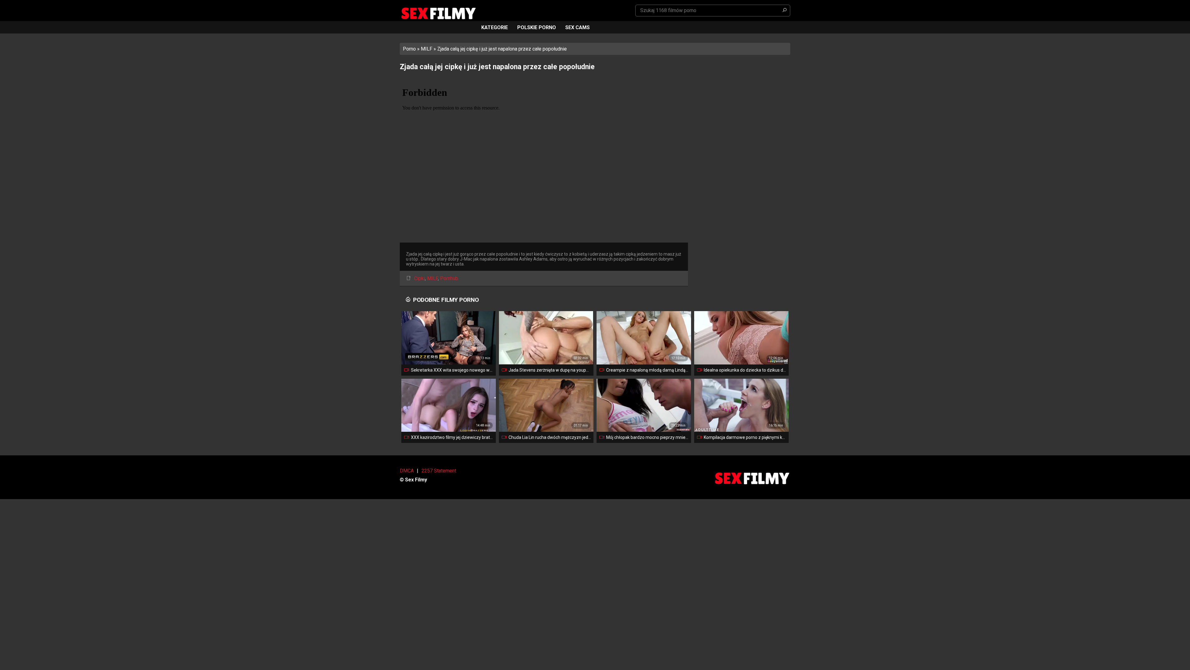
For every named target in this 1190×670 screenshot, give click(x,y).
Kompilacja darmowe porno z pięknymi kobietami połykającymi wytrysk (745, 437)
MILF (426, 49)
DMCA (407, 471)
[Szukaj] (784, 10)
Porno (409, 49)
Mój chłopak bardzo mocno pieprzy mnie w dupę (647, 437)
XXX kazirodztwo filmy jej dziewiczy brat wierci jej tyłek (452, 437)
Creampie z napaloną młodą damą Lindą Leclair (647, 370)
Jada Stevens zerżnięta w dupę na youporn (550, 370)
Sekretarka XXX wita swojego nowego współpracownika (452, 370)
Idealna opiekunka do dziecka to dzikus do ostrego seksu (745, 370)
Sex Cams (577, 27)
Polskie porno (536, 27)
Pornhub (449, 278)
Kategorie (494, 27)
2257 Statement (438, 471)
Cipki (419, 278)
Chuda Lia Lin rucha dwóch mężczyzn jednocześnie (550, 437)
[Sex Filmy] (438, 13)
